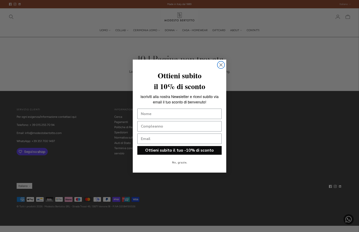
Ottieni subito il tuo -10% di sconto (179, 150)
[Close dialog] (221, 65)
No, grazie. (179, 162)
